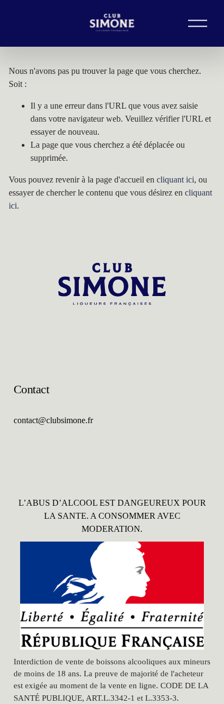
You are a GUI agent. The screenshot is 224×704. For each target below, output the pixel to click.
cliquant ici (175, 179)
